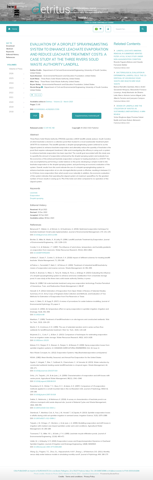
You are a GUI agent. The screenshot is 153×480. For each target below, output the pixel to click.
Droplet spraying (36, 198)
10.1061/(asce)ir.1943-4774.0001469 (47, 447)
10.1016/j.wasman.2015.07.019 (45, 371)
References (10, 57)
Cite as (37, 95)
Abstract (9, 49)
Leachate (33, 193)
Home (14, 29)
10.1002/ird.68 (38, 314)
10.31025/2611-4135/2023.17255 (46, 109)
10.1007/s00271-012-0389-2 (44, 418)
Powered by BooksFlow (109, 474)
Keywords (10, 52)
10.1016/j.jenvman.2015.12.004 (45, 235)
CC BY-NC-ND (49, 128)
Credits (61, 476)
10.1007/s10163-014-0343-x (44, 408)
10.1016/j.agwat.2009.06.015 (44, 381)
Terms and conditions (74, 476)
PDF (35, 116)
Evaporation (35, 195)
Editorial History (12, 54)
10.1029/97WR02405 (41, 253)
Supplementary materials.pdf (87, 116)
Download (10, 46)
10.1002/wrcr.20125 (41, 340)
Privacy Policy (89, 476)
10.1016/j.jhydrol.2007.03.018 (44, 394)
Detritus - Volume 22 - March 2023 (59, 102)
